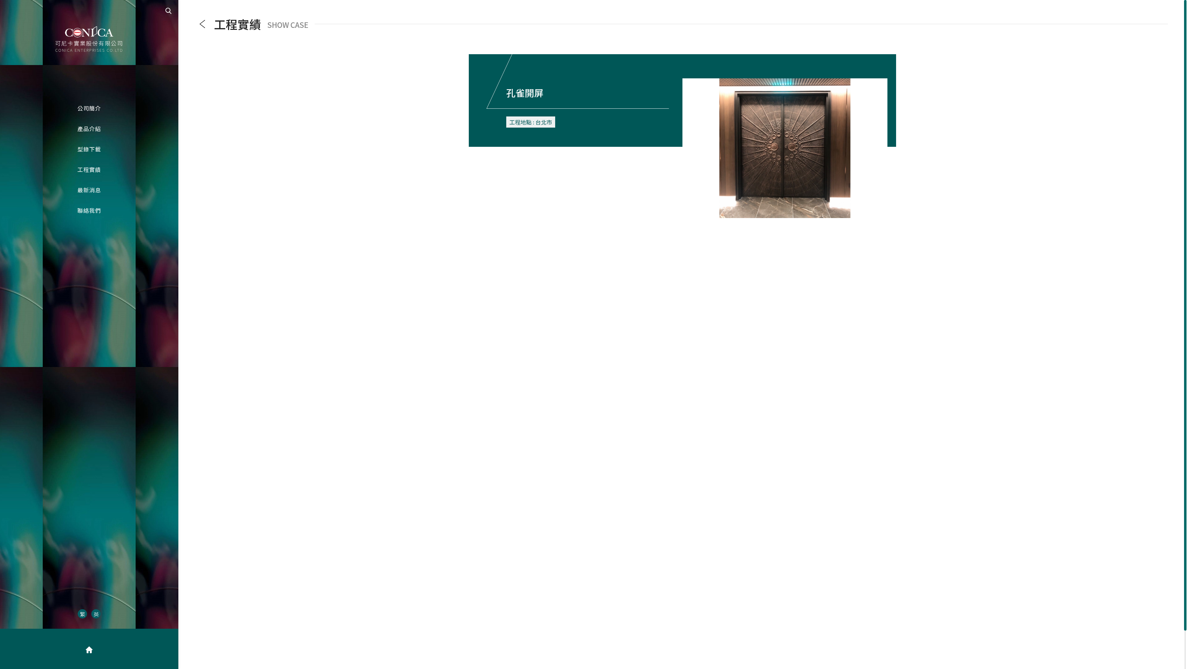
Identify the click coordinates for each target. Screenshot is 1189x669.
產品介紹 (89, 129)
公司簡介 (89, 108)
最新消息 (89, 190)
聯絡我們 (89, 210)
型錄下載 (89, 149)
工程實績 (89, 169)
